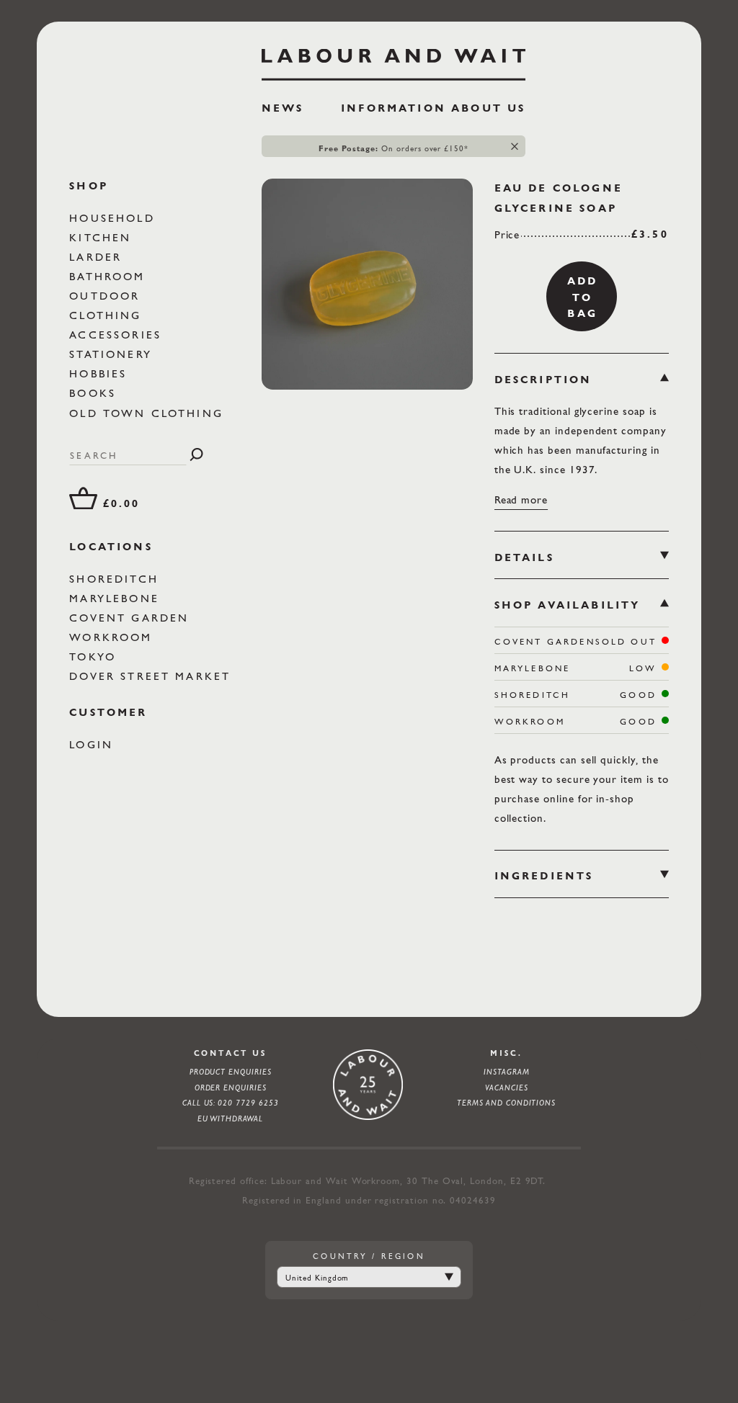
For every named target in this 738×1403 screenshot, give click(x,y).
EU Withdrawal (230, 1118)
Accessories (117, 334)
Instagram (506, 1072)
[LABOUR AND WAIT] (394, 59)
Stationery (113, 354)
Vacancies (506, 1087)
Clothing (107, 315)
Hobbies (100, 373)
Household (114, 218)
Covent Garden (131, 617)
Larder (98, 257)
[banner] (394, 87)
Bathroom (109, 276)
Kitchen (102, 237)
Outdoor (107, 296)
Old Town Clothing (148, 413)
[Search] (196, 454)
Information (393, 108)
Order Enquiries (231, 1087)
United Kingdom (316, 1278)
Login (93, 744)
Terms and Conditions (506, 1103)
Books (95, 393)
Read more (521, 499)
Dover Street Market (152, 676)
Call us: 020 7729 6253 (230, 1103)
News (283, 108)
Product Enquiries (231, 1072)
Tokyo (95, 656)
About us (488, 108)
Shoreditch (116, 579)
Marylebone (116, 598)
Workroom (113, 637)
